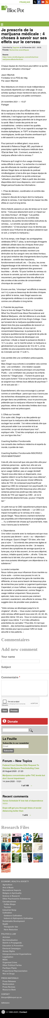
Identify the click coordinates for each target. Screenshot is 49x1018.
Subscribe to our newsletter (16, 743)
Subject (6, 667)
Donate (13, 721)
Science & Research (11, 896)
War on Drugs (9, 973)
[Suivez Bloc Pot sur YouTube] (43, 3)
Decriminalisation (10, 940)
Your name (8, 657)
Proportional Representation (15, 971)
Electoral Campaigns (12, 948)
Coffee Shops (9, 904)
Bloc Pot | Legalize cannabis (12, 8)
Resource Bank (9, 989)
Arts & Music (8, 887)
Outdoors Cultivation (13, 915)
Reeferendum (8, 984)
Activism (6, 937)
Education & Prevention (13, 945)
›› (31, 785)
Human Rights (9, 951)
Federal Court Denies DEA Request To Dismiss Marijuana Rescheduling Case (21, 767)
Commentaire (10, 677)
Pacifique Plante (10, 968)
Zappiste (16, 47)
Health (5, 924)
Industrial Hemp (9, 910)
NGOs (5, 959)
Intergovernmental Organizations (17, 954)
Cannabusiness (9, 901)
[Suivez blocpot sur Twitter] (35, 3)
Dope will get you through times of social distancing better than (22, 809)
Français (24, 2)
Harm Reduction (11, 929)
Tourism (7, 907)
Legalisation (8, 957)
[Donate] (4, 722)
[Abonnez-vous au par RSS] (47, 3)
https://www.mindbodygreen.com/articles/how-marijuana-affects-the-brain (21, 58)
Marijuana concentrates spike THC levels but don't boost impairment (24, 777)
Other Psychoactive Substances (16, 898)
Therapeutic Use (11, 926)
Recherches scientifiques (19, 50)
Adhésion (5, 1002)
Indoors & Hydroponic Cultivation (18, 918)
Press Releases (9, 981)
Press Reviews (9, 987)
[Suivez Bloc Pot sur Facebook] (39, 3)
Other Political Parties (12, 965)
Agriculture (7, 884)
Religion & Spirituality (12, 893)
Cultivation (7, 912)
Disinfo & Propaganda (12, 942)
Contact (23, 1012)
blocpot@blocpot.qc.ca (11, 997)
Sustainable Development (14, 921)
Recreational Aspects (12, 890)
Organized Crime (10, 962)
